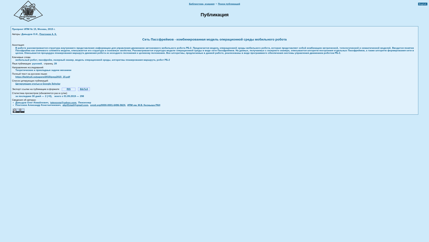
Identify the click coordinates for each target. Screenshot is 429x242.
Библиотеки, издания (201, 4)
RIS (69, 89)
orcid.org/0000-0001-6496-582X (107, 105)
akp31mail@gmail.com (75, 105)
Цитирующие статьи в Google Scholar (37, 84)
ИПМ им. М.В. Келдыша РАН (143, 105)
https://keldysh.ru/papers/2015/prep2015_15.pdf (42, 77)
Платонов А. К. (48, 34)
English (422, 4)
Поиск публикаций (229, 4)
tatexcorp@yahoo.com (63, 102)
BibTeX (84, 89)
